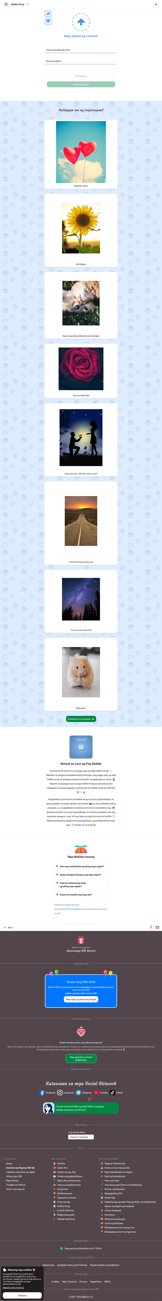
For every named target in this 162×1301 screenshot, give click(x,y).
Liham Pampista (113, 1210)
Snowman (110, 1214)
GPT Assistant (73, 908)
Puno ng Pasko (112, 1180)
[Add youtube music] (48, 13)
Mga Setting (12, 1180)
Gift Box (61, 1163)
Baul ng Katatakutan (115, 1176)
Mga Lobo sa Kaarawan (69, 1180)
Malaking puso (64, 1193)
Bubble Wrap (63, 1206)
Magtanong (48, 1265)
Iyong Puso (62, 1189)
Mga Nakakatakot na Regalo (119, 1172)
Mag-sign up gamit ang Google (81, 999)
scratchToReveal (65, 1210)
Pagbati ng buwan (66, 1219)
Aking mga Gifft (14, 1176)
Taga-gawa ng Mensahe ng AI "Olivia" (83, 1248)
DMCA (107, 1281)
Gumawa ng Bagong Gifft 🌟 (20, 1167)
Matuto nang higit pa (13, 1287)
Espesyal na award (66, 1197)
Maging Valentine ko (115, 1163)
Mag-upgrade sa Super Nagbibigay (81, 1058)
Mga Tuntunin (69, 1281)
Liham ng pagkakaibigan (69, 1176)
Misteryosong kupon (115, 1219)
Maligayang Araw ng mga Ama (120, 1231)
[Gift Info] (156, 4)
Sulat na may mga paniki (117, 1167)
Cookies (55, 1281)
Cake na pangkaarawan (69, 1184)
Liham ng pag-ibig (66, 1172)
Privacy (83, 1281)
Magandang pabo (66, 1214)
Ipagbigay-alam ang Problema (72, 1265)
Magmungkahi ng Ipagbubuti (104, 1265)
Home (9, 1163)
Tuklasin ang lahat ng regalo (20, 1172)
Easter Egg (110, 1197)
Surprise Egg (63, 1201)
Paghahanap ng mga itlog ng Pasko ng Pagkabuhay (130, 1201)
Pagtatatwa (95, 1281)
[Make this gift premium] (48, 21)
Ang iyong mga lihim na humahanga (123, 1184)
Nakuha (22, 1295)
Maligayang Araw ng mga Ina (119, 1227)
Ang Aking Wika (76, 1132)
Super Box (62, 1167)
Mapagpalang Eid (113, 1193)
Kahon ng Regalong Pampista (119, 1206)
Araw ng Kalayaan (114, 1223)
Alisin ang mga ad (15, 1189)
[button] (81, 866)
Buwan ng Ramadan (115, 1189)
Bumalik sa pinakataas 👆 (81, 719)
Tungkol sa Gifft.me (15, 1184)
